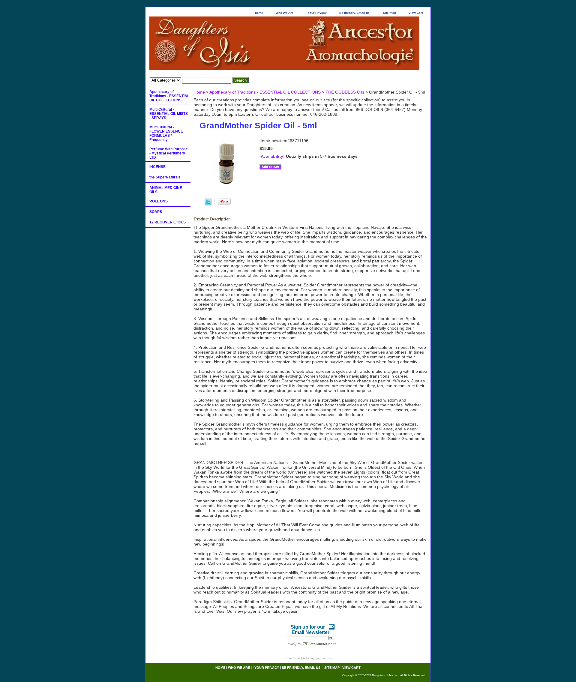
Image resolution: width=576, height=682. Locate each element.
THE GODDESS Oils (345, 92)
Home (199, 92)
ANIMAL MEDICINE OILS (165, 190)
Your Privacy (317, 12)
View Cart (416, 12)
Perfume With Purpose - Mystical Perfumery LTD (168, 153)
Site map (389, 12)
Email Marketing (304, 658)
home (259, 12)
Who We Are (284, 12)
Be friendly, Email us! (354, 12)
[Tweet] (208, 204)
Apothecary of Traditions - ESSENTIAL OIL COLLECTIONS (265, 92)
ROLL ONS (158, 201)
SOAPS (155, 212)
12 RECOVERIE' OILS (167, 222)
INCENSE (157, 167)
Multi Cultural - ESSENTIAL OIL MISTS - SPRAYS (168, 113)
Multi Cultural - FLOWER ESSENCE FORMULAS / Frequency (166, 133)
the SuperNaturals (165, 177)
